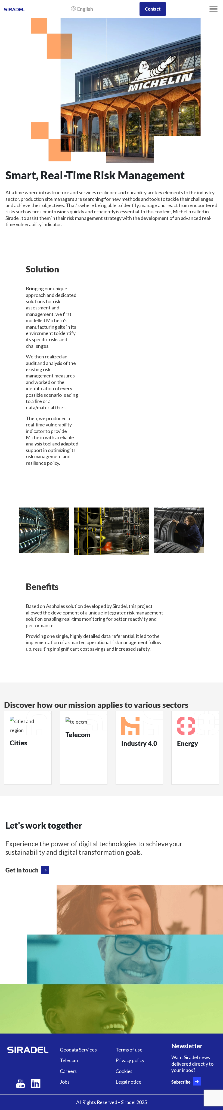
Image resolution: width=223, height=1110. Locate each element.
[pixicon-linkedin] (35, 1083)
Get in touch (22, 870)
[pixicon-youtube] (20, 1083)
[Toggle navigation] (213, 9)
